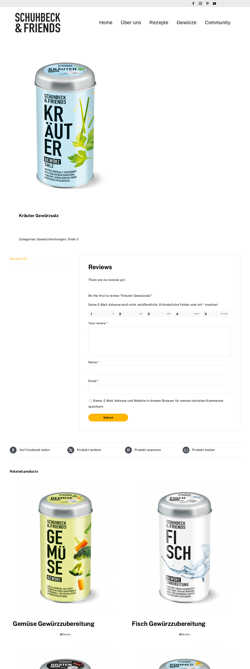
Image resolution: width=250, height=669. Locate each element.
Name (93, 362)
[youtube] (214, 3)
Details (67, 634)
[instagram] (200, 3)
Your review (97, 323)
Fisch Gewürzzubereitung (168, 623)
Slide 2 (73, 239)
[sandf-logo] (37, 14)
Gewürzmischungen (51, 239)
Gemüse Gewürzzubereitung (53, 623)
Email (93, 381)
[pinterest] (207, 3)
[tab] (40, 259)
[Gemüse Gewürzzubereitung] (65, 548)
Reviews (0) (18, 259)
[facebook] (193, 3)
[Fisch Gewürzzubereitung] (184, 548)
